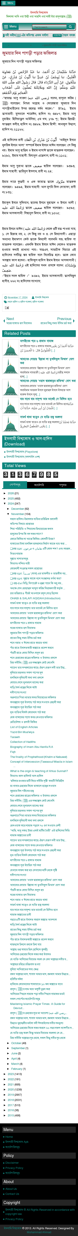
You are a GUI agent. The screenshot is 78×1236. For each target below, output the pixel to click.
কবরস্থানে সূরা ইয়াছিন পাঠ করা (25, 707)
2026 (11, 493)
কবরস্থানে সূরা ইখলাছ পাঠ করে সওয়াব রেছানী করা (35, 702)
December (18, 509)
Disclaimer (12, 1163)
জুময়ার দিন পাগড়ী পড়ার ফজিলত (29, 53)
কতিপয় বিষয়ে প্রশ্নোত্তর (22, 524)
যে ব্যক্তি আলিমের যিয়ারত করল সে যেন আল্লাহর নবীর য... (39, 959)
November (18, 514)
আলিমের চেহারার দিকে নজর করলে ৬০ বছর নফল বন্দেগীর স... (42, 1028)
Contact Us (12, 1194)
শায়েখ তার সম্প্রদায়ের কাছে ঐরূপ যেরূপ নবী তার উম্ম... (38, 668)
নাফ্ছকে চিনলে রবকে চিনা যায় (25, 944)
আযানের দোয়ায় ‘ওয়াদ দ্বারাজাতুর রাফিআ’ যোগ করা (36, 613)
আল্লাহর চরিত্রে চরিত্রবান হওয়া (25, 964)
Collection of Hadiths (23, 742)
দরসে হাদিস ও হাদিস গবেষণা (19, 301)
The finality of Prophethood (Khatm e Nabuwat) (38, 757)
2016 (11, 1110)
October (16, 1043)
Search (71, 26)
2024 (11, 504)
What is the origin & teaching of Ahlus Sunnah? (39, 771)
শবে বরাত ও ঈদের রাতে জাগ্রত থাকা (28, 643)
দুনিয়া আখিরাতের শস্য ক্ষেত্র (24, 969)
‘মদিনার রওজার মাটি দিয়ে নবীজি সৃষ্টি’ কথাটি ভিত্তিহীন (37, 781)
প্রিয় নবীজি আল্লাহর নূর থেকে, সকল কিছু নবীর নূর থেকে (37, 1038)
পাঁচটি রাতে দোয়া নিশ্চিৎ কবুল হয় (27, 653)
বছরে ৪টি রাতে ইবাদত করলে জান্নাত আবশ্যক (33, 920)
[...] (53, 350)
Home (9, 1137)
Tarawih (15, 737)
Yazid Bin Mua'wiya (22, 732)
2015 (11, 1115)
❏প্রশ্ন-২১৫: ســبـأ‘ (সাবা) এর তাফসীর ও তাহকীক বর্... (38, 574)
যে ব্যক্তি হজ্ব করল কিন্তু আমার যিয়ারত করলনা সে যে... (37, 1033)
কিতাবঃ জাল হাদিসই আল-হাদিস (26, 776)
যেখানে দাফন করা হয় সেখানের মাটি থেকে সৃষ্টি (33, 870)
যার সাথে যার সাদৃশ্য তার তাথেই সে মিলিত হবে (34, 608)
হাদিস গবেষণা (38, 301)
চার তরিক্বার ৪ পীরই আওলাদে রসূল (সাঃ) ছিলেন (34, 593)
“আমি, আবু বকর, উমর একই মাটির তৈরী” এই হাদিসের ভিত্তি (40, 831)
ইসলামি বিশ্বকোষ (39, 13)
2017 (11, 1105)
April (14, 1059)
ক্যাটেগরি (39, 485)
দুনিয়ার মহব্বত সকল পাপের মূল (26, 673)
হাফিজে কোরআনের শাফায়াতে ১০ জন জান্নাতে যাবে (36, 984)
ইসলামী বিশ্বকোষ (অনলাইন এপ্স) (23, 457)
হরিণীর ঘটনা (16, 979)
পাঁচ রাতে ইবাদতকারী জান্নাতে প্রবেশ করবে (32, 648)
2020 (11, 1090)
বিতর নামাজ (16, 554)
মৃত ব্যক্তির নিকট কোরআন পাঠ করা (28, 712)
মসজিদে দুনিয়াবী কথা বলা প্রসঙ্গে (27, 678)
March (15, 1064)
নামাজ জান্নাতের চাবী (20, 835)
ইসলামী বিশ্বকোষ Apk (17, 1142)
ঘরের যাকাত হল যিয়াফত (23, 628)
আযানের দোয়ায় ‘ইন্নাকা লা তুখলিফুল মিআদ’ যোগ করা (37, 618)
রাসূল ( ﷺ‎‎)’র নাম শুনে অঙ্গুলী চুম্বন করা (30, 989)
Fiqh (13, 752)
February (17, 1069)
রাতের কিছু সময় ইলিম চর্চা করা (25, 638)
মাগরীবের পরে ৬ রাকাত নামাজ (25, 623)
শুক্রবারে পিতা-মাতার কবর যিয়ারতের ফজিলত (33, 697)
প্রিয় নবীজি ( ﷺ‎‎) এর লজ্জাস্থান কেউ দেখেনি (32, 663)
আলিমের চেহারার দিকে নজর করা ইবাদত (30, 954)
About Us (11, 1189)
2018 (11, 1100)
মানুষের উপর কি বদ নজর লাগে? (26, 534)
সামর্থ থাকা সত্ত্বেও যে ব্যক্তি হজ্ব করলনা (29, 905)
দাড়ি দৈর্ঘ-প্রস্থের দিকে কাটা (23, 687)
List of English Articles (24, 727)
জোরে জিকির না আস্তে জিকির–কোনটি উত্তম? (32, 539)
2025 (11, 499)
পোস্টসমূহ (15, 485)
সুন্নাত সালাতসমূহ (19, 559)
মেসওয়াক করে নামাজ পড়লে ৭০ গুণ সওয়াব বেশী (35, 826)
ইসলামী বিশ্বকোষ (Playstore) (22, 452)
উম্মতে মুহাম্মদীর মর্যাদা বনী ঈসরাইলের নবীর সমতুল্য (36, 1023)
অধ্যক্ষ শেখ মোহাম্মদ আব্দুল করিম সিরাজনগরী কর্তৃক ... (37, 588)
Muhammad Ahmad (39, 1232)
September (18, 1048)
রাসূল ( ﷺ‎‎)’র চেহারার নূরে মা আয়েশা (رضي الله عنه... (38, 1013)
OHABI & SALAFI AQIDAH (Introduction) (35, 598)
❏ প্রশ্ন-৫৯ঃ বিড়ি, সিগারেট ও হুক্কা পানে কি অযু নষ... (36, 583)
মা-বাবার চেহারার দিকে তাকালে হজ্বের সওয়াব (33, 786)
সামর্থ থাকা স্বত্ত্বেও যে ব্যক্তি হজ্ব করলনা (29, 603)
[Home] (5, 45)
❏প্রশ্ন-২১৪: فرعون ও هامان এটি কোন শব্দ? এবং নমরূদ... (41, 549)
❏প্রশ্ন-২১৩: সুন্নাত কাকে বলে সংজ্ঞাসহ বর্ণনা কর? (35, 579)
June (14, 1053)
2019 (11, 1095)
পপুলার (62, 485)
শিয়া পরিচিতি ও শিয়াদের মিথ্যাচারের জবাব (31, 529)
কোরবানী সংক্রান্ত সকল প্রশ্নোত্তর (26, 569)
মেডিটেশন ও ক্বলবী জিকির (23, 722)
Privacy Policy (14, 1168)
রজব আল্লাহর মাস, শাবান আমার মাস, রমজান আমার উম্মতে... (40, 974)
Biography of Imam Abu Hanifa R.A (31, 747)
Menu (10, 3)
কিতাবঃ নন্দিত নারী (20, 564)
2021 (11, 1085)
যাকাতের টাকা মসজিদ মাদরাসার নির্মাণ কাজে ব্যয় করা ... (38, 544)
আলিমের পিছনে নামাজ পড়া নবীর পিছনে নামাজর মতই (37, 994)
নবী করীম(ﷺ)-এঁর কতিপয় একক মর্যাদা (24, 35)
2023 (11, 1074)
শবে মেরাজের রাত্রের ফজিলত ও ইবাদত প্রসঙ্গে (33, 658)
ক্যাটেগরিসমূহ (12, 1147)
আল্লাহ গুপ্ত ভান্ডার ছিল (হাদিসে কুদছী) (28, 950)
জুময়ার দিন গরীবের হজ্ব (22, 791)
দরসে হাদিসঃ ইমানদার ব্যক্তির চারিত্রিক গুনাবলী (34, 519)
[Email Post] (6, 308)
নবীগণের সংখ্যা (18, 692)
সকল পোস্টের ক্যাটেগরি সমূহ (25, 999)
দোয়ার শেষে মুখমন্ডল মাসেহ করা (26, 682)
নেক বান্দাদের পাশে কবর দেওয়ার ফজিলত (31, 717)
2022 (11, 1079)
